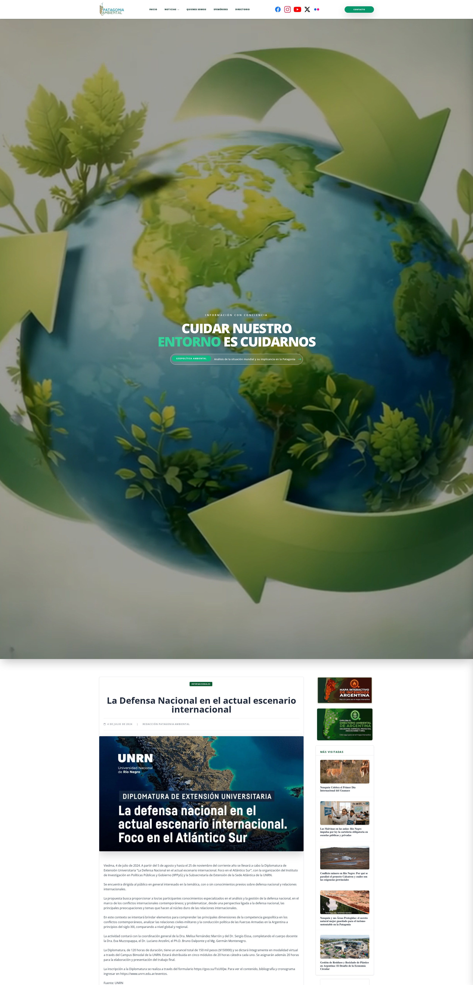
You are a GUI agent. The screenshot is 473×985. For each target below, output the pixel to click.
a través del (169, 969)
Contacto (359, 9)
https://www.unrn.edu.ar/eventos (143, 974)
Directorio (242, 9)
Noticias (170, 9)
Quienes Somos (196, 9)
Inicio (153, 9)
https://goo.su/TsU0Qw (210, 969)
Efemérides (221, 9)
